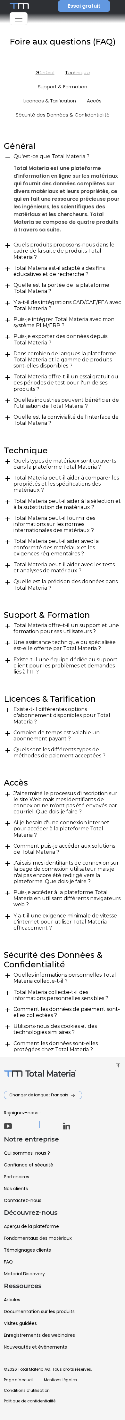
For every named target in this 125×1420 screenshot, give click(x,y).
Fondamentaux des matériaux (38, 1238)
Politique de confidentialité (29, 1401)
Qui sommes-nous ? (27, 1153)
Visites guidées (20, 1323)
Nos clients (16, 1188)
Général (45, 72)
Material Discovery (24, 1274)
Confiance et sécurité (28, 1165)
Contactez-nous (22, 1200)
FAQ (8, 1262)
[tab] (62, 156)
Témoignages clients (27, 1250)
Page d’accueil (18, 1380)
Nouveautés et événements (35, 1347)
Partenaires (16, 1177)
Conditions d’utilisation (27, 1390)
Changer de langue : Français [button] (39, 1095)
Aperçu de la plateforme (31, 1226)
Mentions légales (60, 1380)
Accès (94, 100)
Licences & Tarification (49, 100)
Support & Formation (62, 86)
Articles (12, 1299)
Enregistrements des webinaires (39, 1335)
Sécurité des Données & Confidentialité (63, 114)
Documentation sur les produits (39, 1311)
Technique (77, 72)
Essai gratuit (84, 6)
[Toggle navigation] (19, 18)
